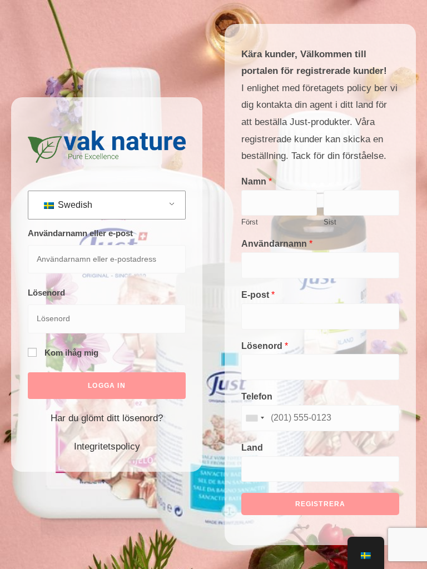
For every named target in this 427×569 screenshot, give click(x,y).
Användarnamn (276, 243)
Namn (256, 181)
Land (252, 447)
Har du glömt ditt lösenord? (107, 418)
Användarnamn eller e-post (80, 233)
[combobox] (254, 418)
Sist (330, 222)
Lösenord (46, 292)
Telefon (256, 396)
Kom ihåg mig (70, 352)
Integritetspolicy (107, 446)
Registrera (320, 504)
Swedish (74, 204)
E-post (258, 295)
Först (249, 222)
